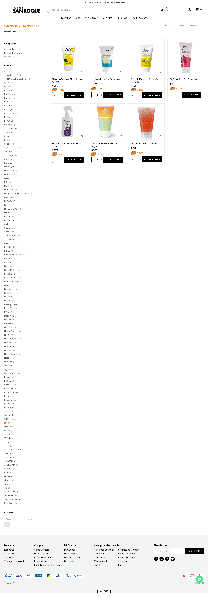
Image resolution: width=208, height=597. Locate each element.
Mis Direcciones (72, 557)
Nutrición (122, 561)
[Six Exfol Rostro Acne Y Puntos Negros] (107, 122)
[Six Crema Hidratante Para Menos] (107, 57)
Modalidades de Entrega (47, 565)
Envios (109, 18)
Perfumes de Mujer (104, 549)
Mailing (67, 18)
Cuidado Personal (126, 557)
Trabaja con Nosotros (16, 561)
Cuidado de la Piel (126, 553)
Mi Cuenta (69, 549)
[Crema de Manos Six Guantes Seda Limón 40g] (146, 57)
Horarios (124, 18)
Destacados (141, 18)
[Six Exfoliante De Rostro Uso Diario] (146, 122)
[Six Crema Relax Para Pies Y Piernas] (186, 57)
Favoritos (69, 561)
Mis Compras (71, 553)
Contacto (9, 553)
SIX (21, 32)
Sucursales (93, 18)
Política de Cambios (44, 557)
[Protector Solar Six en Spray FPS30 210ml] (68, 122)
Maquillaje (99, 557)
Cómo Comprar (42, 549)
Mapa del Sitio (41, 553)
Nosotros (9, 549)
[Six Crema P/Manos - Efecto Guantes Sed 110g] (68, 57)
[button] (164, 10)
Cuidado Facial (101, 553)
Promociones (41, 561)
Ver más (104, 591)
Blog (78, 18)
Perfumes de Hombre (128, 549)
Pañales (98, 565)
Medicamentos (102, 561)
